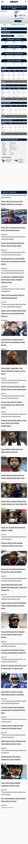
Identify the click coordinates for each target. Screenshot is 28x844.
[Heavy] (14, 2)
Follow (18, 21)
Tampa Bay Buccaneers (20, 160)
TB (8, 73)
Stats (4, 24)
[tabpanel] (14, 86)
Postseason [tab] (20, 35)
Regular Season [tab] (7, 35)
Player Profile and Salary (18, 24)
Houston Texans (13, 142)
